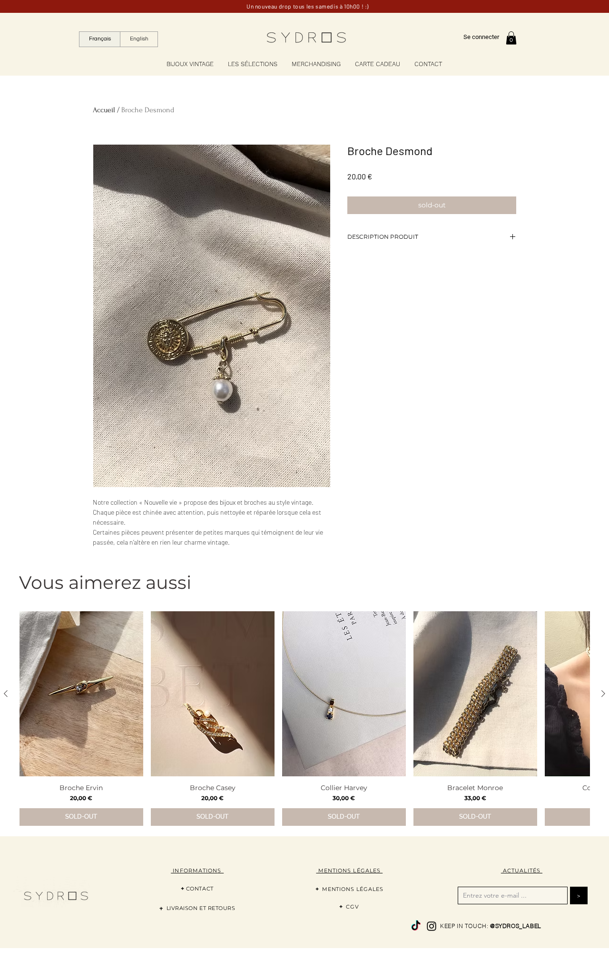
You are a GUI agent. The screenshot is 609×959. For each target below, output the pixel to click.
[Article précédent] (5, 693)
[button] (511, 37)
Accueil (104, 110)
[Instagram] (431, 926)
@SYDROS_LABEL (515, 926)
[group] (304, 718)
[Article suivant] (603, 693)
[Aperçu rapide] (81, 693)
